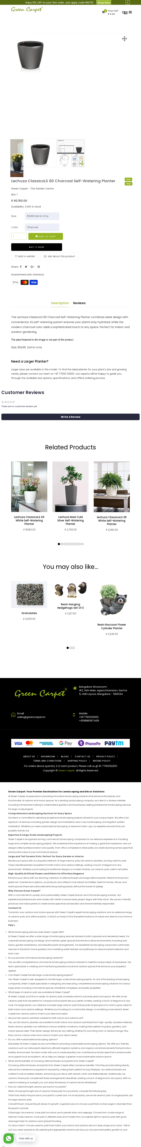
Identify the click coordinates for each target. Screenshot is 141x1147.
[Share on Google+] (32, 267)
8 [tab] (79, 544)
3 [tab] (65, 544)
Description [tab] (60, 303)
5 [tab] (70, 544)
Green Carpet (66, 770)
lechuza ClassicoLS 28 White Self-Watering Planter (112, 521)
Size (13, 216)
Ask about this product (61, 256)
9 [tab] (82, 544)
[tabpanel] (29, 501)
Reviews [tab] (79, 303)
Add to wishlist (26, 256)
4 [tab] (68, 544)
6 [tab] (73, 544)
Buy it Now (36, 247)
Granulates (29, 613)
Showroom (48, 756)
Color (14, 227)
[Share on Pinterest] (38, 267)
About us (29, 756)
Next (128, 183)
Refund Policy (102, 761)
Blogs (65, 756)
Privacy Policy (105, 756)
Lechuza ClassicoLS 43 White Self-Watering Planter (29, 520)
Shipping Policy (77, 761)
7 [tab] (76, 544)
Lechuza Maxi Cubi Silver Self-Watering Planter (70, 520)
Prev (128, 179)
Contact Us (82, 756)
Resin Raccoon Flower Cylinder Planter (111, 626)
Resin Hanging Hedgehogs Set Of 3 (70, 606)
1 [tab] (59, 544)
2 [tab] (62, 544)
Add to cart (47, 236)
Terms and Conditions (47, 761)
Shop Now (103, 2)
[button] (70, 417)
